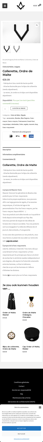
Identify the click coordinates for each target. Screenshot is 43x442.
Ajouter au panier (19, 108)
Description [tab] (7, 150)
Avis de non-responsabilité (21, 390)
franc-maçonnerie (8, 127)
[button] (40, 407)
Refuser (21, 434)
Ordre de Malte (19, 60)
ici (8, 275)
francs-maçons (13, 121)
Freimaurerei (22, 121)
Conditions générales (21, 382)
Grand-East (31, 121)
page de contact (12, 241)
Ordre (21, 124)
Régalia (23, 115)
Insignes (11, 60)
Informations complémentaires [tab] (14, 154)
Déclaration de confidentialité (21, 439)
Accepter (21, 428)
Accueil (5, 60)
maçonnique (7, 124)
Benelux (17, 118)
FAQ (21, 394)
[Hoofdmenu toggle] (4, 5)
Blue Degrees (25, 118)
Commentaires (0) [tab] (9, 159)
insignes (17, 67)
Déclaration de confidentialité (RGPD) (21, 402)
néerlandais (15, 124)
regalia (26, 124)
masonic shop (33, 124)
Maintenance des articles (21, 398)
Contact (21, 386)
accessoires (10, 118)
